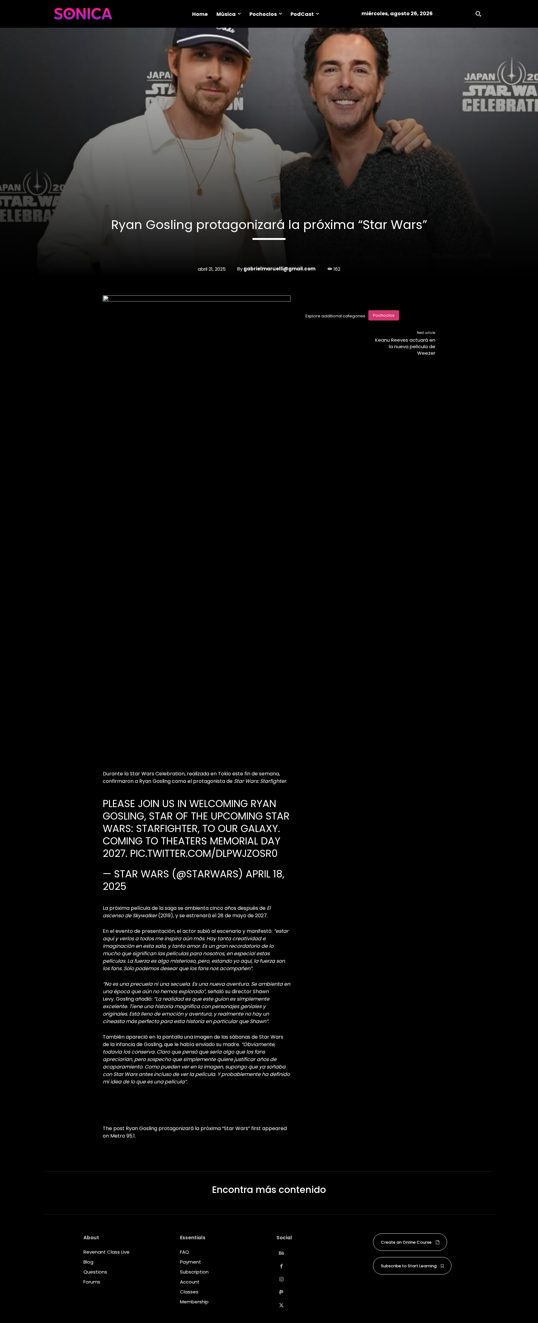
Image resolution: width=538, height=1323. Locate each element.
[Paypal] (281, 1292)
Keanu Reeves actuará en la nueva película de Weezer (405, 346)
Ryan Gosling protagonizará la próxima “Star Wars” (188, 1128)
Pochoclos (383, 315)
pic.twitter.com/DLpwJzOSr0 (204, 853)
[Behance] (281, 1253)
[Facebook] (281, 1266)
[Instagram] (281, 1279)
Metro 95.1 (122, 1135)
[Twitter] (281, 1306)
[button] (478, 13)
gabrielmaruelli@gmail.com (279, 268)
